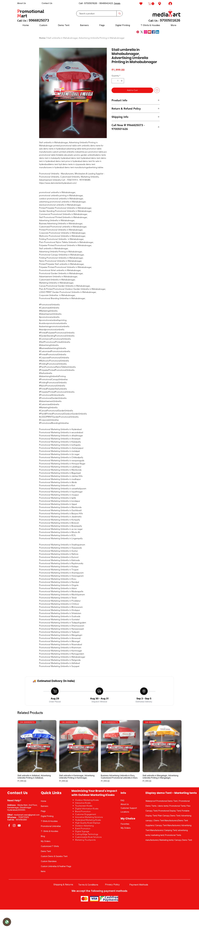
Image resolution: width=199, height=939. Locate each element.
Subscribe (112, 3)
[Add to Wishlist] (157, 90)
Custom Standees (49, 861)
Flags (43, 811)
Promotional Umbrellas (51, 826)
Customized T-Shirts (50, 846)
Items (43, 871)
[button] (151, 3)
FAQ (122, 800)
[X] (141, 32)
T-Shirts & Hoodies (49, 821)
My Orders (45, 841)
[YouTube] (149, 32)
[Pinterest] (137, 32)
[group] (99, 752)
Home (42, 38)
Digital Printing (47, 816)
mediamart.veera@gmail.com (27, 815)
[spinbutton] (117, 80)
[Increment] (122, 80)
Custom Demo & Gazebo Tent (54, 856)
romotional (32, 11)
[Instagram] (145, 32)
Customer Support (129, 808)
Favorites (125, 824)
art (24, 15)
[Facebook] (153, 32)
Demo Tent (46, 851)
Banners (44, 806)
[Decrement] (113, 80)
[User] (7, 922)
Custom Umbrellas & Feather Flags (56, 866)
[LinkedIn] (157, 32)
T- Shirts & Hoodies (49, 831)
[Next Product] (178, 746)
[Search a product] (119, 13)
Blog (43, 836)
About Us (21, 3)
